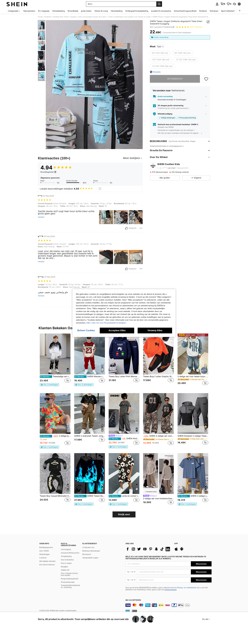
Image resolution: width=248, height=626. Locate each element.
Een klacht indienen (47, 565)
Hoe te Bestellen (67, 560)
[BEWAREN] (206, 79)
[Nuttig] (126, 228)
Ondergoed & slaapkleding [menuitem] (136, 11)
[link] (222, 4)
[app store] (176, 550)
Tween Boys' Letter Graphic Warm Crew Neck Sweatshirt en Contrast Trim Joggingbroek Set (158, 376)
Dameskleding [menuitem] (58, 11)
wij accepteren (133, 600)
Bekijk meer (124, 514)
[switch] (98, 188)
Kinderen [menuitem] (203, 11)
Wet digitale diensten (47, 561)
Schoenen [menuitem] (214, 11)
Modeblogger (44, 554)
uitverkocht (175, 78)
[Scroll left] (236, 11)
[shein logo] (16, 4)
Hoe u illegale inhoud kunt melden (69, 574)
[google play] (182, 550)
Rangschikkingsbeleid (69, 579)
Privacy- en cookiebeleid (186, 588)
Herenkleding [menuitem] (116, 11)
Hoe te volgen (66, 563)
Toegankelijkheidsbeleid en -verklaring (70, 586)
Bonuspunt (86, 554)
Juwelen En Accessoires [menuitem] (161, 11)
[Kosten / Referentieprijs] (162, 33)
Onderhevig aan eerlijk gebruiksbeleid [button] (173, 108)
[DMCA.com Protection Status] (134, 611)
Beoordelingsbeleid (47, 172)
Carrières (43, 558)
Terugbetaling (66, 556)
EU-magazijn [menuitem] (44, 11)
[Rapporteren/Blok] (141, 228)
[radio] (160, 53)
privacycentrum (171, 590)
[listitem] (55, 361)
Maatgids (64, 567)
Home (40, 17)
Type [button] (159, 46)
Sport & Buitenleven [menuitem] (230, 11)
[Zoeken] (159, 4)
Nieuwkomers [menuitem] (29, 11)
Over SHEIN (44, 551)
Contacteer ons (88, 547)
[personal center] (217, 4)
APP (176, 544)
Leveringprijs (66, 549)
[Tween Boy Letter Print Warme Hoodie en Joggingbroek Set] (124, 354)
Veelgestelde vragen (90, 558)
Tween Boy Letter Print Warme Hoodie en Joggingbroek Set (124, 376)
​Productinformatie (68, 582)
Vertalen (41, 217)
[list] (148, 549)
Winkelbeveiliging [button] (165, 114)
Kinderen (48, 17)
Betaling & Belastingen (91, 551)
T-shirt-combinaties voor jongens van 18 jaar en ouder (129, 17)
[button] (234, 4)
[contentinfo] (168, 605)
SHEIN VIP (65, 570)
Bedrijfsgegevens (46, 547)
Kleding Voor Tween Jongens (64, 17)
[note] (49, 384)
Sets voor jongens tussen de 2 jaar (92, 17)
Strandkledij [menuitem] (73, 11)
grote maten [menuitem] (86, 11)
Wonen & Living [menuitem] (101, 11)
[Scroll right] (240, 11)
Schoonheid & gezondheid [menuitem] (185, 11)
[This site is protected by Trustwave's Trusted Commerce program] (127, 611)
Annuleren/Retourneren (70, 553)
